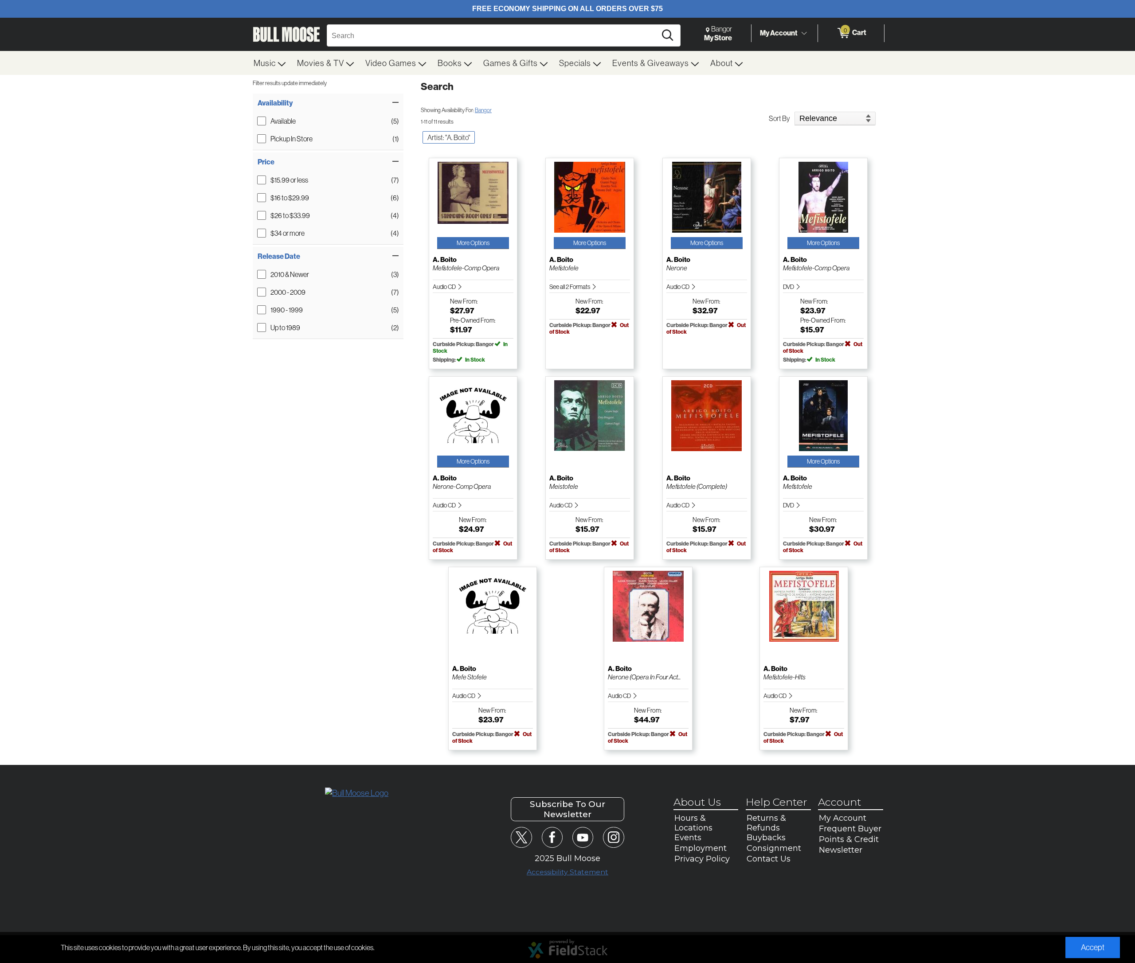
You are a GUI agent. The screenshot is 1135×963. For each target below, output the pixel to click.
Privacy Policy (702, 859)
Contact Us (769, 859)
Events (687, 837)
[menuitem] (270, 63)
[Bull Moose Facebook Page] (552, 837)
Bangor (483, 109)
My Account (779, 32)
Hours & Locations (693, 823)
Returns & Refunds (766, 823)
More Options (473, 243)
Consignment (774, 848)
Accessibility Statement (567, 872)
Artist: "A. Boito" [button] (448, 137)
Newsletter (840, 850)
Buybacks (766, 837)
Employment (700, 848)
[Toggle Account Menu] (803, 33)
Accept (1092, 947)
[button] (328, 103)
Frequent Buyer (850, 829)
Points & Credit (849, 839)
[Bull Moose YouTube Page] (582, 837)
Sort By (779, 118)
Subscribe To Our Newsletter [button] (567, 809)
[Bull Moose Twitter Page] (521, 837)
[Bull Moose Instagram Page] (613, 837)
